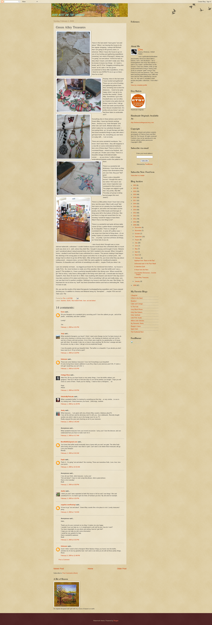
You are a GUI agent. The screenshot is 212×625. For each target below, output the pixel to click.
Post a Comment (64, 559)
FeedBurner (149, 164)
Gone (62, 312)
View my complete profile (139, 85)
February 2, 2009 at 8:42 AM (70, 453)
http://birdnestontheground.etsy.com (142, 122)
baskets (63, 300)
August (137, 240)
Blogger (116, 620)
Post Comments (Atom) (70, 573)
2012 (135, 216)
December (138, 227)
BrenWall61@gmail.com (69, 442)
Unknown (64, 359)
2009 (135, 225)
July (136, 243)
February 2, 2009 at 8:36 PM (70, 484)
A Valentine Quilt (139, 266)
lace (84, 300)
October (137, 233)
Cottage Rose (65, 375)
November (138, 230)
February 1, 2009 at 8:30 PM (70, 390)
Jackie (63, 491)
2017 (135, 200)
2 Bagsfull (134, 295)
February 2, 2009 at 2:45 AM (70, 422)
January (137, 281)
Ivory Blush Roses (137, 309)
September (138, 236)
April (136, 252)
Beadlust (133, 301)
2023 (135, 185)
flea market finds (77, 300)
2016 (135, 203)
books (69, 300)
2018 (135, 197)
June (136, 246)
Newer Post (59, 569)
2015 (135, 206)
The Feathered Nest (137, 332)
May (136, 249)
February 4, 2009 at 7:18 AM (70, 512)
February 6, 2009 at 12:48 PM (70, 555)
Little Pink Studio (136, 318)
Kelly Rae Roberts (136, 312)
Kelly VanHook (135, 315)
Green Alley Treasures (141, 277)
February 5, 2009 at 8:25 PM (70, 540)
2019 (135, 194)
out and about (91, 300)
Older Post (121, 569)
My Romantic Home (137, 323)
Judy (62, 333)
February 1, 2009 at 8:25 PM (70, 368)
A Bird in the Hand (136, 298)
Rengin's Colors (136, 326)
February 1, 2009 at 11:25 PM (70, 404)
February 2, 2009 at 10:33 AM (70, 467)
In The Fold (134, 306)
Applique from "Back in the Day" (144, 260)
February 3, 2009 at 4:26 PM (70, 498)
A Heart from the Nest (141, 270)
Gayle (63, 459)
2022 (135, 188)
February (138, 258)
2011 (135, 219)
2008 (135, 285)
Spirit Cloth (134, 329)
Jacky (63, 410)
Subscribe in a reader (137, 175)
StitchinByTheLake (67, 396)
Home (90, 569)
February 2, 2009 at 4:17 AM (70, 435)
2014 (135, 210)
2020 (135, 191)
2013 (135, 213)
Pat (141, 50)
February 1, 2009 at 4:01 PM (70, 327)
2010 (135, 222)
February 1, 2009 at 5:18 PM (70, 353)
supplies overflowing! (68, 505)
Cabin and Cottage (137, 304)
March (137, 255)
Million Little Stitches (137, 320)
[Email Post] (77, 298)
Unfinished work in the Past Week (145, 263)
